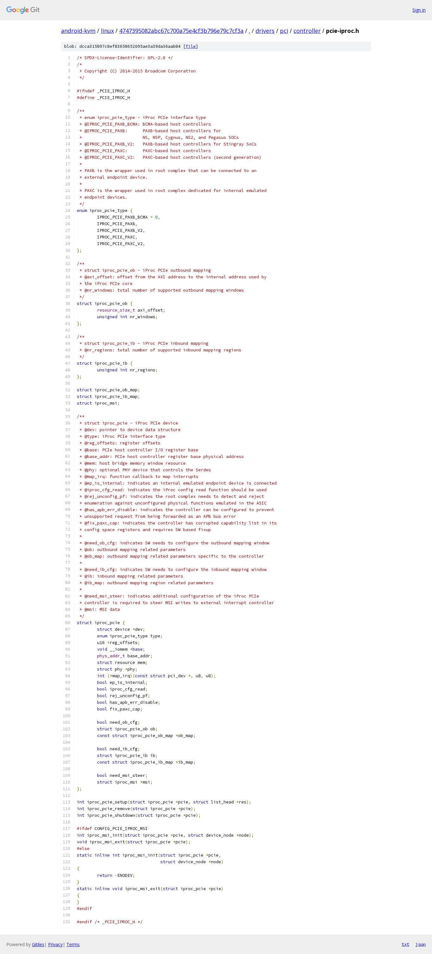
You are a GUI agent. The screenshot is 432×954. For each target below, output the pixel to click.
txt (405, 944)
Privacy (55, 944)
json (421, 944)
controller (307, 30)
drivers (265, 30)
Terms (73, 944)
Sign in (419, 10)
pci (284, 30)
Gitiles (38, 944)
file (191, 46)
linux (107, 30)
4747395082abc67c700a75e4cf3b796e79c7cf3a (181, 30)
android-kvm (78, 30)
